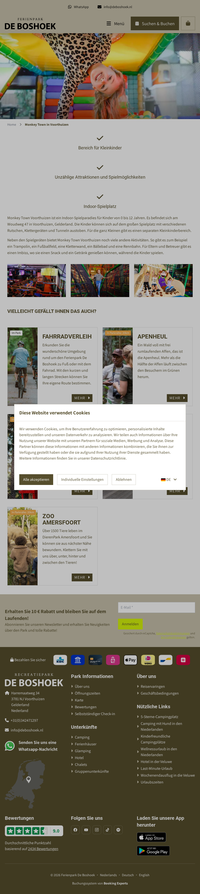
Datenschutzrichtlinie (108, 458)
